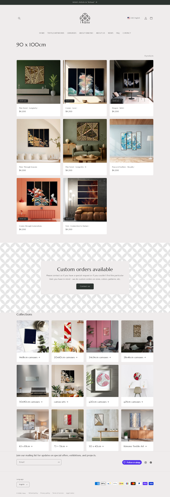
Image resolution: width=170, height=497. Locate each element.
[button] (19, 18)
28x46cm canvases (133, 357)
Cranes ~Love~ (71, 108)
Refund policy (33, 493)
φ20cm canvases (97, 401)
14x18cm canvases (28, 357)
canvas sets (60, 401)
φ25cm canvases (132, 401)
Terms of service (58, 493)
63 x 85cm (24, 446)
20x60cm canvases (64, 357)
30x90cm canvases (29, 401)
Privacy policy (45, 493)
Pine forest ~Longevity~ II (76, 167)
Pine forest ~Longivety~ (28, 108)
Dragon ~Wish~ (118, 108)
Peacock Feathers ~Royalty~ (123, 167)
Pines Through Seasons (28, 167)
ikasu (24, 493)
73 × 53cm (59, 446)
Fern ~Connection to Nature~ (77, 226)
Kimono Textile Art (134, 446)
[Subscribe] (58, 462)
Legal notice (70, 493)
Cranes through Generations (30, 226)
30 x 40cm (95, 446)
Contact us (85, 286)
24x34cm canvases (98, 357)
